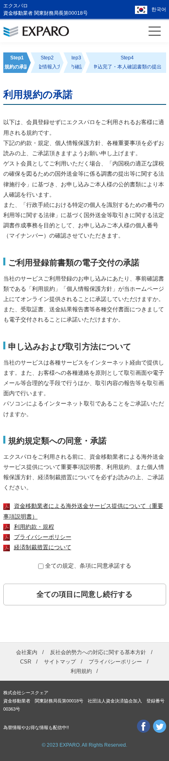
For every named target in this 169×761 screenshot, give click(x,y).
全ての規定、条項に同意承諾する (88, 565)
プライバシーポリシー (42, 537)
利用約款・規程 (34, 526)
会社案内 (26, 652)
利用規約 (81, 671)
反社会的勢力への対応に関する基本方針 (98, 652)
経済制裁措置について (42, 547)
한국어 (158, 9)
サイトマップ (60, 662)
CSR (25, 662)
